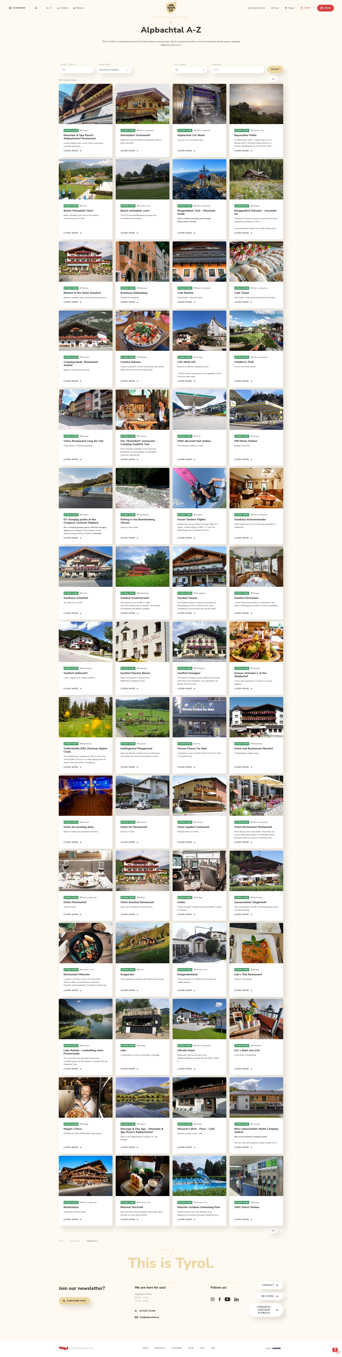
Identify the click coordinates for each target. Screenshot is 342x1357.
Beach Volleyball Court (78, 210)
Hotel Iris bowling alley (79, 827)
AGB (213, 1348)
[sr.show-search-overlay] (36, 8)
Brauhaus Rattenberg (134, 293)
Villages (180, 64)
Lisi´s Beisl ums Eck (247, 1050)
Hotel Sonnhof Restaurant (137, 902)
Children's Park (244, 362)
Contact (268, 1285)
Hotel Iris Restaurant (134, 827)
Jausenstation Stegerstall (250, 902)
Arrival (190, 1348)
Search (217, 64)
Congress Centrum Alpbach (264, 1310)
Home (61, 1241)
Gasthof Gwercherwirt (135, 598)
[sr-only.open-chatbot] (336, 1350)
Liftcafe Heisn (186, 1050)
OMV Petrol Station (246, 1207)
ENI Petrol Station (245, 441)
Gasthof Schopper (188, 673)
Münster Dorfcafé (132, 1207)
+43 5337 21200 (147, 1311)
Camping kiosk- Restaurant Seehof (81, 364)
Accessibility (176, 1348)
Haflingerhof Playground (136, 748)
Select (275, 69)
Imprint (145, 1348)
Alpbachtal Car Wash (191, 135)
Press (202, 1348)
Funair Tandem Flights (191, 519)
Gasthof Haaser (187, 598)
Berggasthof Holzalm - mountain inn (255, 212)
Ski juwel (267, 1296)
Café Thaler (241, 293)
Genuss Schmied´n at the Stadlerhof (250, 675)
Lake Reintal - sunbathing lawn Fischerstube (83, 1052)
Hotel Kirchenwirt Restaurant (253, 827)
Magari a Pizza (73, 1129)
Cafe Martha (185, 293)
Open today (68, 64)
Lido (123, 1050)
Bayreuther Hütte (245, 135)
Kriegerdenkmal (187, 974)
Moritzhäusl (71, 1207)
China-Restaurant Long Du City (83, 441)
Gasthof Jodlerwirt (76, 673)
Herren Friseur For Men (192, 748)
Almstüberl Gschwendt (135, 135)
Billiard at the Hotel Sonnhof (82, 293)
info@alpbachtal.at (149, 1317)
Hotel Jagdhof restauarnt (193, 827)
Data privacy (160, 1348)
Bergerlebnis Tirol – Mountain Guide (196, 212)
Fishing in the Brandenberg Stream (138, 521)
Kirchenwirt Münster (77, 974)
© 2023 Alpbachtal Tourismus (81, 1348)
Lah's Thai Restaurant (248, 974)
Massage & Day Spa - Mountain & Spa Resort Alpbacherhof (142, 1130)
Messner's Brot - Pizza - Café (196, 1129)
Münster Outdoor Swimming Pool (198, 1207)
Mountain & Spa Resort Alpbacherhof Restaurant (80, 137)
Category (104, 64)
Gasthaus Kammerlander (250, 519)
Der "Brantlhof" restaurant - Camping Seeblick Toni (139, 443)
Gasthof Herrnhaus (246, 598)
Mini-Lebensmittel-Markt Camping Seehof (256, 1130)
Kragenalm (127, 974)
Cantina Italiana (131, 362)
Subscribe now (76, 1301)
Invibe (181, 902)
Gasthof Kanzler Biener (135, 673)
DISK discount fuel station (194, 441)
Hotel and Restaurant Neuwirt (253, 748)
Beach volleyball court (135, 210)
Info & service (75, 1241)
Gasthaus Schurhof (76, 598)
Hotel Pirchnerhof (75, 902)
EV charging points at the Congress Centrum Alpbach (81, 521)
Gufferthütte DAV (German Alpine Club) (85, 750)
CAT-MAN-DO (186, 362)
